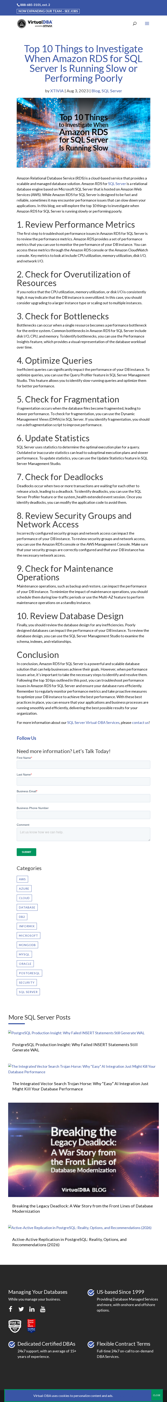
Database (27, 907)
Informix (27, 926)
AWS (22, 879)
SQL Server (112, 90)
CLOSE (156, 1395)
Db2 (22, 916)
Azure (24, 888)
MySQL (24, 954)
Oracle (25, 963)
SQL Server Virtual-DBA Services (93, 722)
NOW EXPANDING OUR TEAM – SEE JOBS (48, 11)
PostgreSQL (29, 973)
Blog (95, 90)
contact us (140, 722)
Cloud (24, 898)
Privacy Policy (124, 1396)
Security (27, 982)
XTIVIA (57, 90)
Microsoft (28, 935)
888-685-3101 (30, 5)
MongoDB (27, 945)
